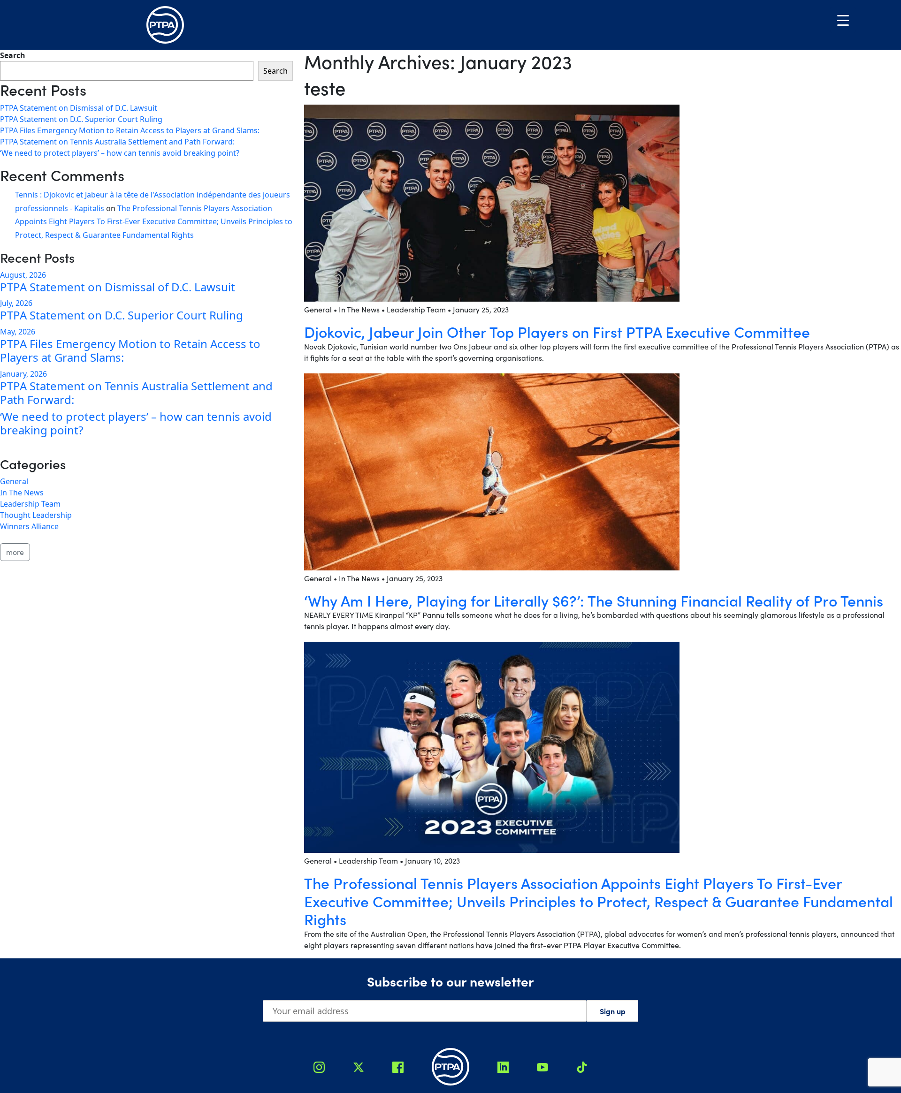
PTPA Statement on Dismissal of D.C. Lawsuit (78, 108)
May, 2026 (17, 331)
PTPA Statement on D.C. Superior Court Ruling (81, 119)
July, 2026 (16, 303)
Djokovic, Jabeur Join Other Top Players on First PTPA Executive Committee (557, 331)
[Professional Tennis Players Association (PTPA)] (165, 25)
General (14, 481)
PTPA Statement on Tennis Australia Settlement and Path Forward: (117, 142)
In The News (22, 492)
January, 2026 (23, 374)
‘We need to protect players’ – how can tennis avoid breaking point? (119, 153)
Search (12, 55)
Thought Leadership (36, 515)
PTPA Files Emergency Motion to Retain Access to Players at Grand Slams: (130, 130)
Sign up (613, 1011)
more (15, 552)
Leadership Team (30, 504)
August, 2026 (23, 275)
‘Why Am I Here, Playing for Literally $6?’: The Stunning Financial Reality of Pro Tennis (593, 600)
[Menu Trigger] (843, 20)
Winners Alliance (29, 526)
